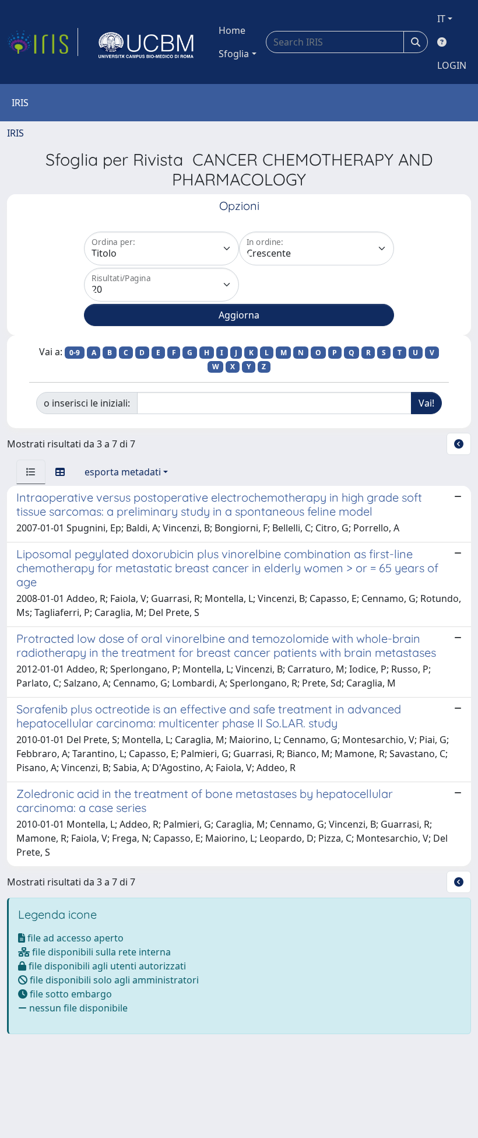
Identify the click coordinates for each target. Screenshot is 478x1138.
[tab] (30, 472)
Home (232, 30)
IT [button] (441, 18)
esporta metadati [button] (123, 471)
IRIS (15, 133)
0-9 (74, 353)
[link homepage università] (146, 42)
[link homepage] (42, 42)
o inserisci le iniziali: (87, 403)
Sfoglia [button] (234, 53)
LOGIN (451, 65)
